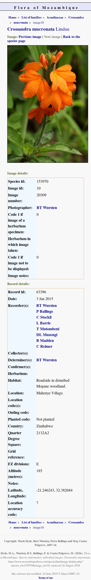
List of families (31, 17)
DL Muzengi (46, 334)
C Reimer (44, 346)
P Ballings (44, 311)
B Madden (45, 340)
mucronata (21, 22)
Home (12, 17)
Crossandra (76, 17)
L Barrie (43, 323)
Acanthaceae (55, 17)
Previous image (30, 36)
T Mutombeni (47, 328)
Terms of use (45, 578)
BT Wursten (47, 207)
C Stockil (43, 317)
